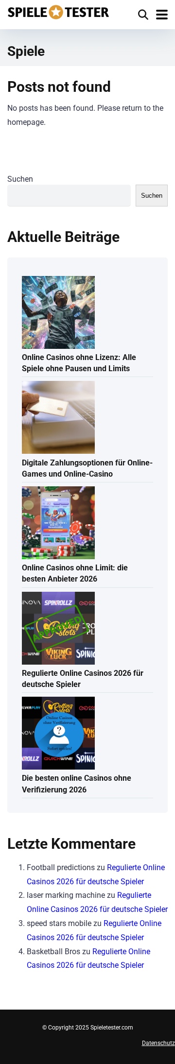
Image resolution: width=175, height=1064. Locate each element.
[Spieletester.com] (58, 10)
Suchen (20, 179)
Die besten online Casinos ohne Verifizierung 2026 (76, 783)
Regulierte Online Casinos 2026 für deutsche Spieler (82, 679)
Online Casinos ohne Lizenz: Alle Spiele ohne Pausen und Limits (79, 363)
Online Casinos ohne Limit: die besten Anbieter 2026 (75, 573)
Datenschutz (158, 1043)
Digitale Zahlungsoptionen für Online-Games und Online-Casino (87, 468)
